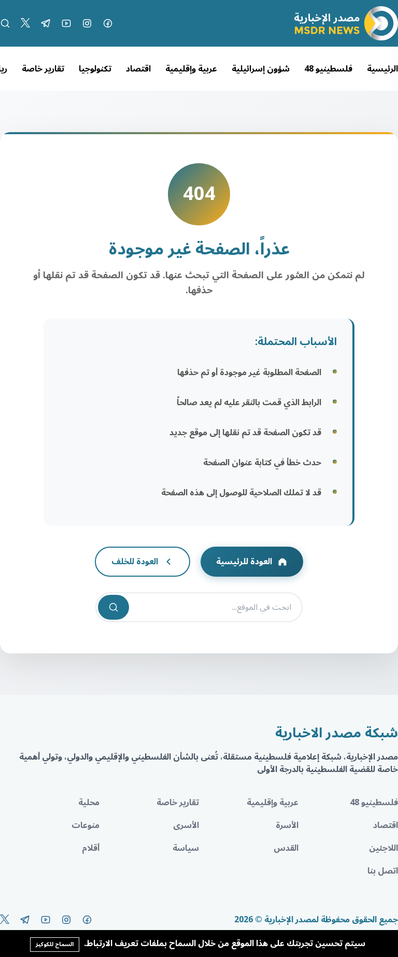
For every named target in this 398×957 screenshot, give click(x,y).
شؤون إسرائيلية (261, 69)
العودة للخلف (134, 561)
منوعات (86, 825)
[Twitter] (25, 23)
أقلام (91, 848)
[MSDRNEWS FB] (108, 23)
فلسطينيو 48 (328, 69)
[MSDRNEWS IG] (87, 23)
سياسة (186, 848)
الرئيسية (382, 69)
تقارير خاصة (43, 69)
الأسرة (287, 825)
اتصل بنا (382, 871)
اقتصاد (138, 69)
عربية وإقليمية (191, 69)
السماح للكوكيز (55, 944)
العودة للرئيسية (244, 561)
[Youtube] (66, 23)
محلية (89, 802)
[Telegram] (45, 23)
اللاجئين (383, 848)
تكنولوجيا (95, 69)
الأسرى (186, 825)
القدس (286, 848)
